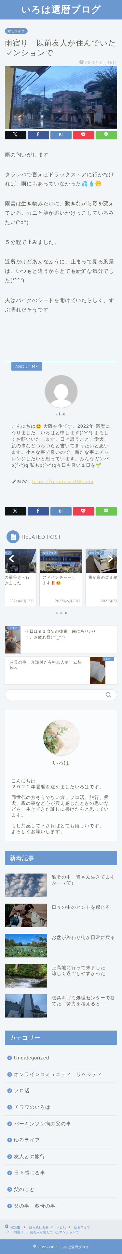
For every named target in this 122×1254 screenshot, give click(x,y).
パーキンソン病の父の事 (42, 1123)
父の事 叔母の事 (35, 1206)
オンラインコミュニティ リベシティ (58, 1074)
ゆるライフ (16, 31)
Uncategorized (31, 1057)
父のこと (24, 1189)
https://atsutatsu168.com (62, 481)
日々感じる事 (29, 1172)
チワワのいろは (32, 1107)
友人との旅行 (29, 1156)
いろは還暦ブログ (61, 9)
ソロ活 (22, 1090)
